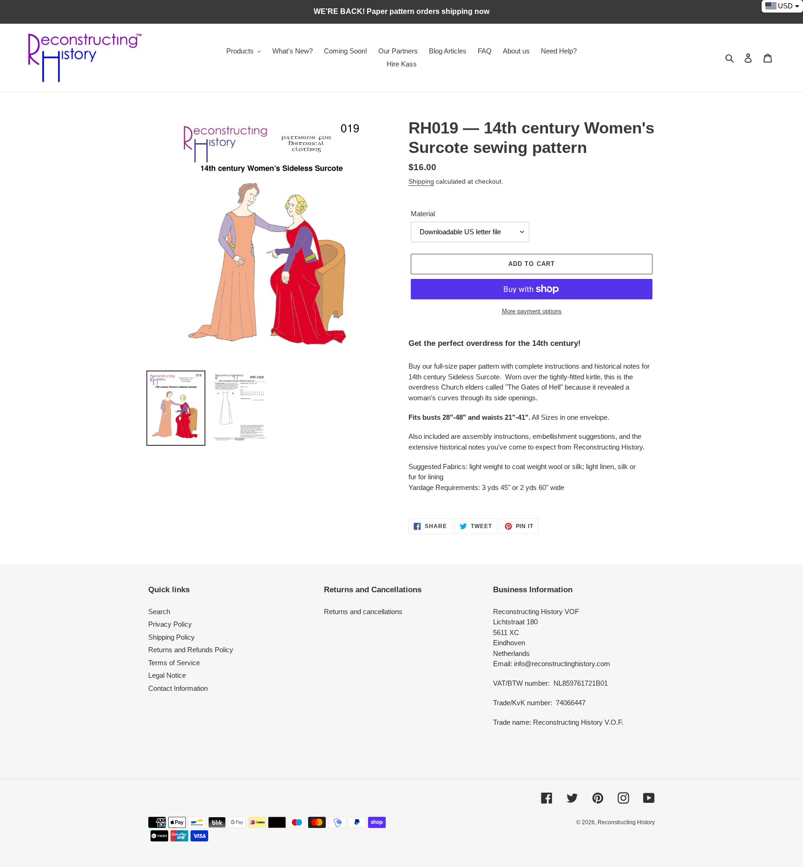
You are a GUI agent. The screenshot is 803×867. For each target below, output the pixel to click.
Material (423, 214)
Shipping (421, 181)
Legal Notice (167, 675)
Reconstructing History (626, 822)
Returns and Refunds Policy (190, 650)
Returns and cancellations (363, 612)
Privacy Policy (170, 624)
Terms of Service (174, 663)
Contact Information (178, 688)
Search (159, 612)
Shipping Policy (171, 637)
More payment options (532, 311)
